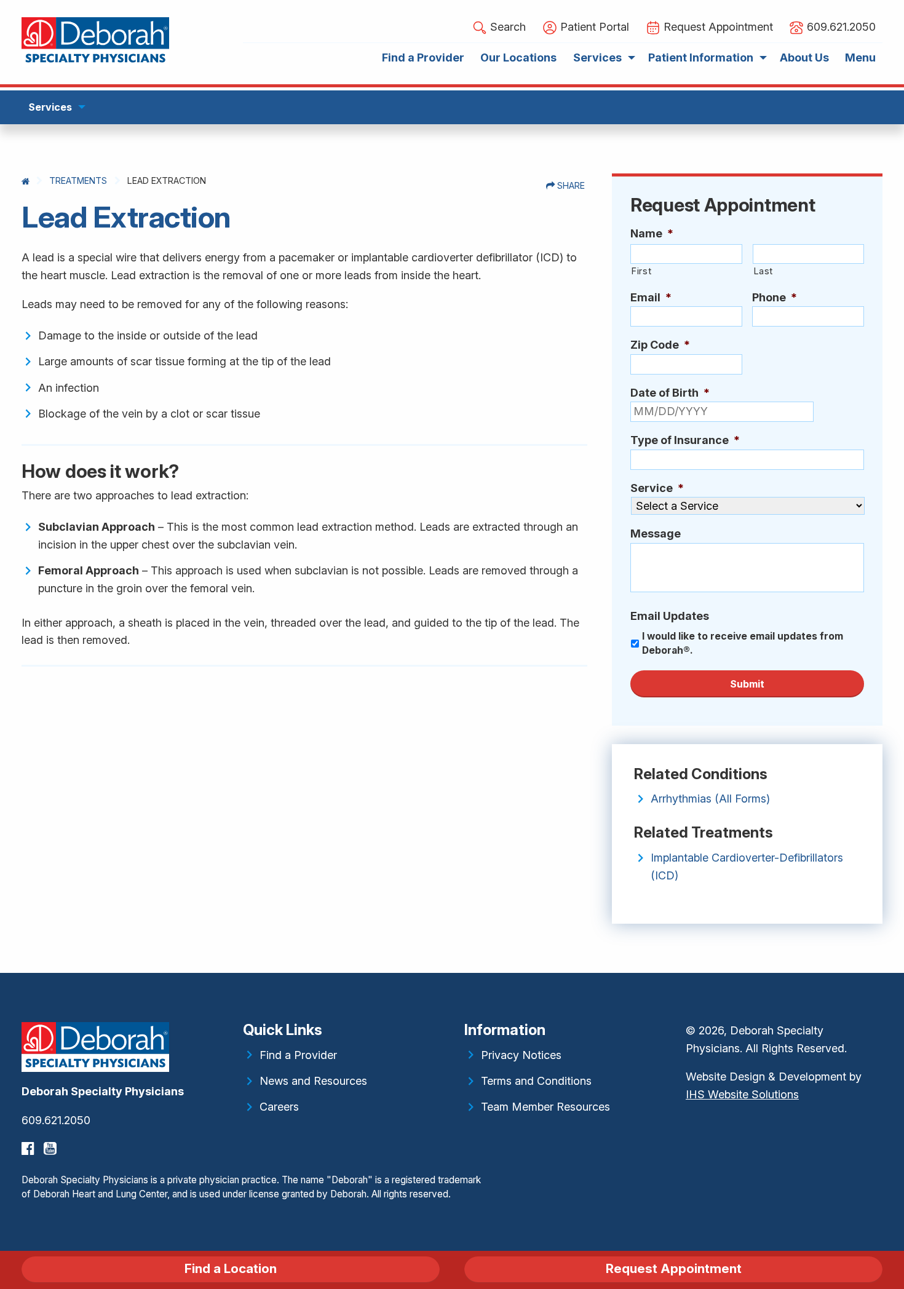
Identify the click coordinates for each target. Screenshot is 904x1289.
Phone (774, 297)
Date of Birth (670, 392)
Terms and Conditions (536, 1080)
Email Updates (669, 615)
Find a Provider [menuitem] (423, 57)
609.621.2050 (56, 1120)
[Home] (26, 181)
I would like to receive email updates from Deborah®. (742, 643)
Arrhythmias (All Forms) (710, 798)
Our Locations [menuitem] (518, 57)
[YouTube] (52, 1148)
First (641, 271)
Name (651, 233)
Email (651, 297)
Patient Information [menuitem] (700, 57)
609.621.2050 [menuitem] (840, 26)
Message (655, 533)
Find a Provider (298, 1055)
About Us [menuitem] (804, 57)
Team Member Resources (545, 1106)
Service (657, 488)
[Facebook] (30, 1148)
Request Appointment (674, 1268)
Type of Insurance (685, 440)
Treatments (78, 180)
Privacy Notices (521, 1055)
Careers (279, 1106)
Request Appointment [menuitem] (716, 26)
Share (570, 185)
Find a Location (230, 1268)
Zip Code (660, 344)
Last (763, 271)
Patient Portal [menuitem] (593, 26)
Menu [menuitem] (860, 57)
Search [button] (506, 26)
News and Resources (313, 1080)
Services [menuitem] (597, 57)
